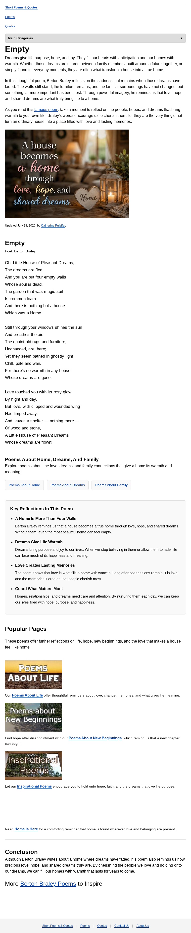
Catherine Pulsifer (53, 225)
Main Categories (20, 38)
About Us (143, 926)
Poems (10, 17)
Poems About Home (24, 485)
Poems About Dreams (67, 485)
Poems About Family (111, 485)
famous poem (46, 109)
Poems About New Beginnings (95, 738)
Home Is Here (26, 829)
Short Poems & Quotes (21, 7)
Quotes (10, 26)
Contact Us (121, 926)
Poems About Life (27, 695)
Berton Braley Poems (48, 883)
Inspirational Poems (34, 786)
